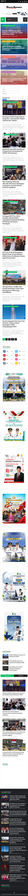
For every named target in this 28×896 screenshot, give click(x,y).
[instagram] (24, 1)
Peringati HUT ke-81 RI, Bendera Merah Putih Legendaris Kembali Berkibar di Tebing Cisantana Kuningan (14, 80)
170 (12, 339)
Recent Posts (6, 97)
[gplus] (26, 1)
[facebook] (18, 1)
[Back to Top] (14, 892)
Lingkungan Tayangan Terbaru (11, 306)
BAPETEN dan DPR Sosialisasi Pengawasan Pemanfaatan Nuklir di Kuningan (13, 48)
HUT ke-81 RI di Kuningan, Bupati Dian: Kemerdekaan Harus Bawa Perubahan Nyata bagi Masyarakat (14, 255)
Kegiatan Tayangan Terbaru (8, 25)
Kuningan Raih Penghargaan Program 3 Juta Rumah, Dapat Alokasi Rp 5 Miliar (12, 32)
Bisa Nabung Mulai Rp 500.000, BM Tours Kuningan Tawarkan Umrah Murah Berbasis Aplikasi (14, 65)
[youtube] (22, 1)
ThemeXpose (9, 894)
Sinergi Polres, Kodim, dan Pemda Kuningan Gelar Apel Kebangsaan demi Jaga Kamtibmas (13, 289)
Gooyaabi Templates (22, 894)
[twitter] (20, 1)
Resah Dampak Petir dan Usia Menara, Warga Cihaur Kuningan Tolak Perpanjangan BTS (14, 324)
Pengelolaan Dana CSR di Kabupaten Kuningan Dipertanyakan (15, 668)
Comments (20, 675)
